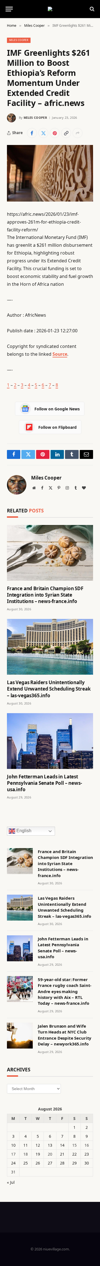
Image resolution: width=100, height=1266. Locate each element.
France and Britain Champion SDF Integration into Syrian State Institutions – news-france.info (45, 594)
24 (13, 1163)
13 (50, 1145)
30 (86, 1163)
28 (62, 1163)
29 (74, 1163)
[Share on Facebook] (32, 133)
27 (50, 1163)
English (23, 830)
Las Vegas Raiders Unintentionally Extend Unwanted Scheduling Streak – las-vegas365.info (49, 688)
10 (13, 1145)
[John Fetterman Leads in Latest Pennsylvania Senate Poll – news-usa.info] (50, 741)
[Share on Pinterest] (55, 133)
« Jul (11, 1182)
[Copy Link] (66, 133)
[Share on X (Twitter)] (43, 133)
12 (38, 1145)
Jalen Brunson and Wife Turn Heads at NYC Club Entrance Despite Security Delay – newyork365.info (64, 1035)
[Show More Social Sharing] (77, 133)
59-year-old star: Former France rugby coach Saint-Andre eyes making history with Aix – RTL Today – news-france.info (64, 991)
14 (62, 1145)
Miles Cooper (18, 40)
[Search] (91, 9)
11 (25, 1145)
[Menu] (9, 9)
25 (25, 1163)
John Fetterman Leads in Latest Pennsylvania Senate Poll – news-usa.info (44, 783)
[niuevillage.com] (50, 9)
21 (62, 1154)
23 (86, 1154)
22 (74, 1154)
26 (38, 1163)
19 (38, 1154)
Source (59, 354)
